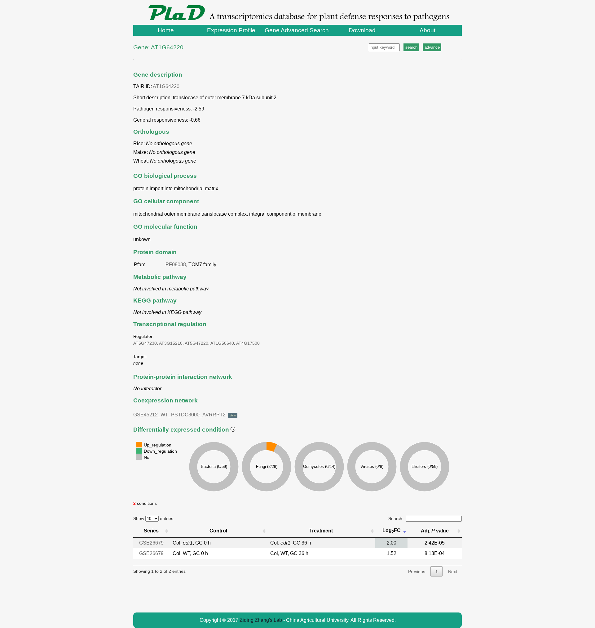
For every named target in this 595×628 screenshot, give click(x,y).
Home (166, 30)
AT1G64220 (166, 86)
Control (218, 530)
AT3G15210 (171, 343)
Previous (416, 571)
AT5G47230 (145, 343)
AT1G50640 (222, 343)
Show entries (153, 518)
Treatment (321, 530)
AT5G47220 (196, 343)
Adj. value (435, 530)
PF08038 (175, 264)
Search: (395, 518)
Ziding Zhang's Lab (261, 620)
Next (452, 571)
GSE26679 (151, 542)
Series (151, 530)
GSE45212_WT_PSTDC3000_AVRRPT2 (184, 414)
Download (362, 30)
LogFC (391, 531)
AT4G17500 (248, 343)
